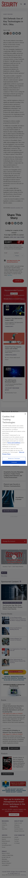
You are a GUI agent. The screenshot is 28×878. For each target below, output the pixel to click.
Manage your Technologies (14, 458)
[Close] (25, 414)
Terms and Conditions (13, 443)
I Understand (14, 462)
